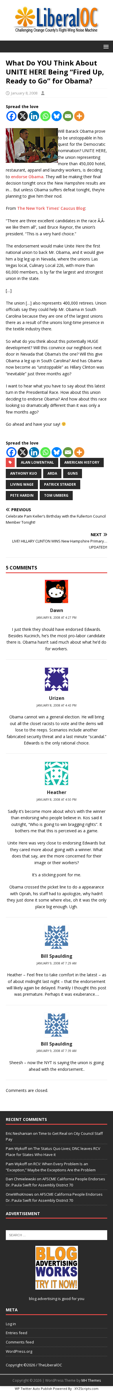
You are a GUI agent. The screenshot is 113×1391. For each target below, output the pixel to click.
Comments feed (20, 1342)
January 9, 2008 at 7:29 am (56, 963)
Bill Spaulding (56, 956)
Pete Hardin (22, 495)
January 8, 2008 (24, 93)
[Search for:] (56, 1234)
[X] (23, 116)
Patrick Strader (60, 484)
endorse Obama (27, 176)
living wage (22, 484)
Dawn (56, 610)
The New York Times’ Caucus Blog (51, 208)
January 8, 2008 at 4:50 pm (56, 800)
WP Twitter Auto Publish (33, 1388)
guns (73, 473)
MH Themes (91, 1380)
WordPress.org (19, 1351)
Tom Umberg (56, 495)
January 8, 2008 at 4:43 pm (56, 705)
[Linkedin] (34, 116)
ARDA (52, 473)
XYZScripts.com (86, 1388)
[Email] (68, 116)
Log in (11, 1323)
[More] (79, 116)
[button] (105, 46)
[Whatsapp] (45, 116)
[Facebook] (11, 116)
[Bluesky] (57, 116)
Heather (56, 792)
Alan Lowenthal (37, 462)
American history (81, 462)
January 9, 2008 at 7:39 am (56, 1051)
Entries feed (16, 1332)
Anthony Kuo (23, 473)
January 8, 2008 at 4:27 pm (56, 618)
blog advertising (43, 1298)
